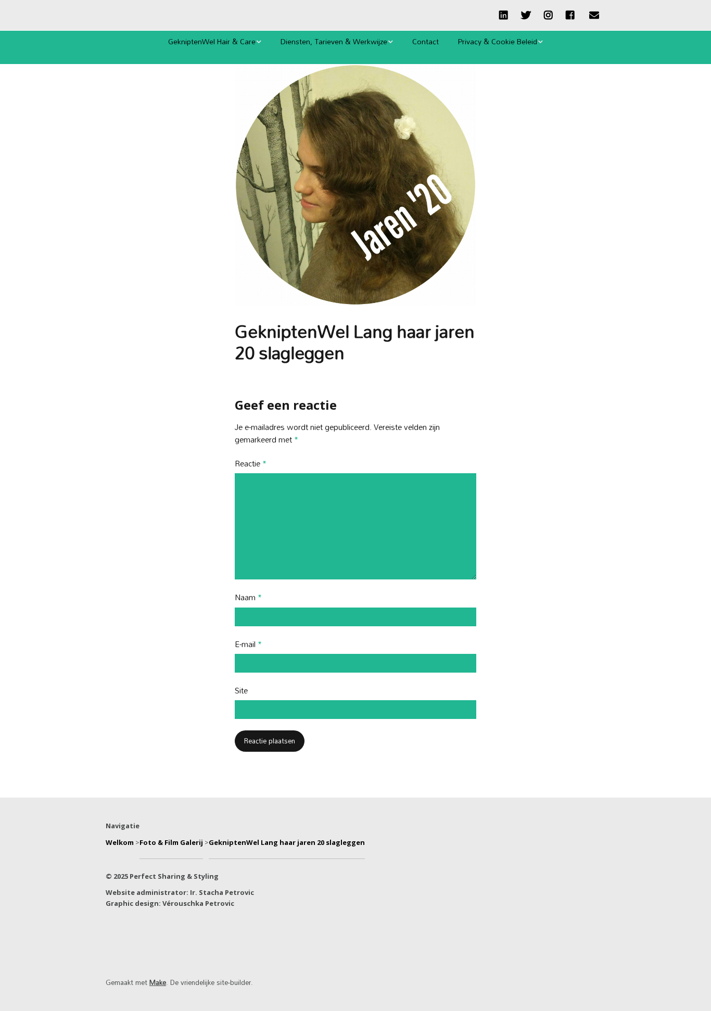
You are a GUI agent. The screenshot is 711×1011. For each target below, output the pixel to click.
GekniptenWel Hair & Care (212, 41)
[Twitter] (526, 15)
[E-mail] (593, 15)
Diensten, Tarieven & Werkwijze (334, 41)
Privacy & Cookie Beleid (497, 41)
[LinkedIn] (506, 15)
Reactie (250, 464)
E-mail (248, 645)
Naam (248, 598)
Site (241, 691)
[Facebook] (570, 15)
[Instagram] (548, 15)
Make (157, 982)
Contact (425, 41)
